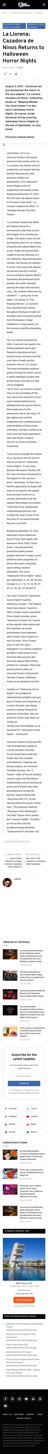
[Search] (44, 5)
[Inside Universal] (24, 4)
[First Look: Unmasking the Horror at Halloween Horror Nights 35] (10, 1173)
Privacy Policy (25, 1093)
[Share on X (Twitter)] (10, 74)
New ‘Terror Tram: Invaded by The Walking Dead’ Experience (35, 861)
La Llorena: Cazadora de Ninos (16, 842)
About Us (7, 1414)
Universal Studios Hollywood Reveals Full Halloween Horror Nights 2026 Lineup (32, 993)
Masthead (19, 1414)
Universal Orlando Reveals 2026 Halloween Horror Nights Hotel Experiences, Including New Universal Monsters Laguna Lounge (31, 956)
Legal (39, 1414)
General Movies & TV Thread (18, 1352)
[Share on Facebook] (5, 74)
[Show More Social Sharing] (21, 74)
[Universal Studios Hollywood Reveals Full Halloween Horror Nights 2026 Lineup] (10, 994)
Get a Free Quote (24, 1300)
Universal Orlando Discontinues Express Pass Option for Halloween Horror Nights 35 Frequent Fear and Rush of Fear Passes (32, 1012)
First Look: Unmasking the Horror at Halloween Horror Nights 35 (32, 1172)
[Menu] (4, 5)
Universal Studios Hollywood (36, 26)
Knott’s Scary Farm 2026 (17, 1345)
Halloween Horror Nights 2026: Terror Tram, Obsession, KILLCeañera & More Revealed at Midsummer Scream (31, 1191)
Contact (30, 1414)
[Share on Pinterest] (16, 74)
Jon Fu (20, 68)
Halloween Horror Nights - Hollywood (12, 26)
